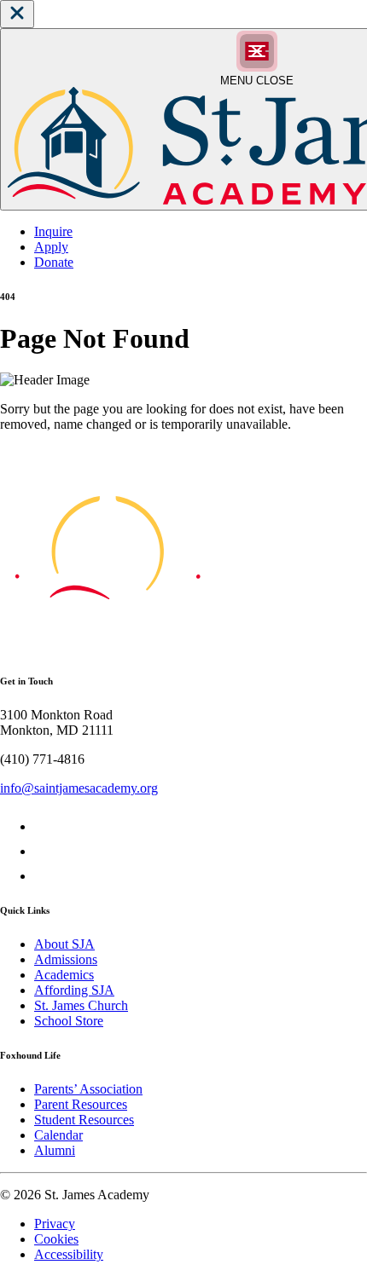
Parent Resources (80, 1104)
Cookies (56, 1239)
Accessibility (68, 1254)
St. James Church (81, 1005)
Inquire (53, 231)
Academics (64, 974)
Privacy (54, 1223)
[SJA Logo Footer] (107, 646)
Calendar (58, 1135)
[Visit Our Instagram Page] (44, 876)
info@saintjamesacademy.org (79, 788)
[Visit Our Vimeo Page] (44, 851)
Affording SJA (74, 990)
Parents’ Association (88, 1089)
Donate (53, 262)
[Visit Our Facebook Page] (44, 826)
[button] (17, 14)
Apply (51, 247)
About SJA (64, 944)
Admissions (65, 959)
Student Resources (84, 1119)
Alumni (54, 1150)
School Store (68, 1020)
